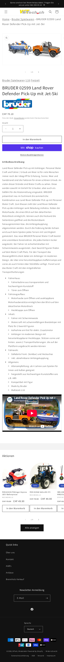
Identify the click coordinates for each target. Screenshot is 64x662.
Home (5, 19)
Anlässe (9, 572)
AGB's (8, 566)
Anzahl (5, 123)
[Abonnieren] (47, 598)
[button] (6, 12)
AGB (33, 656)
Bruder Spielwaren (23, 19)
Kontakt (10, 559)
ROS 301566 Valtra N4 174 (40, 492)
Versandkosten (19, 118)
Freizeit (35, 80)
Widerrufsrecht (51, 651)
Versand (41, 656)
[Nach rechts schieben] (38, 72)
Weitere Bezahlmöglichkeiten (32, 155)
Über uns (10, 552)
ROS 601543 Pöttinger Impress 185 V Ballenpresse (14, 493)
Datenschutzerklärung (20, 656)
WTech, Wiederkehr (20, 651)
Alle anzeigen (32, 527)
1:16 (27, 80)
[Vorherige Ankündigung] (5, 4)
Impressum (51, 656)
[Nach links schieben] (25, 72)
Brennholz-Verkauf (15, 579)
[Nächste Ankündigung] (58, 4)
